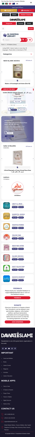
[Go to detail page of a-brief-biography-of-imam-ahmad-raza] (17, 156)
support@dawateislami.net (10, 420)
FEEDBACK (17, 296)
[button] (3, 40)
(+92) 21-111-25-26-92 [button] (9, 416)
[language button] (30, 40)
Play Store (15, 205)
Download (9, 134)
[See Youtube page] (8, 346)
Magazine (9, 23)
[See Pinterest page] (15, 346)
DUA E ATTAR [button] (22, 107)
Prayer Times (6, 391)
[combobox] (13, 40)
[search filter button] (23, 40)
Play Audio (17, 100)
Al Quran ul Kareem (8, 388)
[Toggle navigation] (3, 28)
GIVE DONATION (17, 320)
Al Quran (6, 14)
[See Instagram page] (12, 346)
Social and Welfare (8, 356)
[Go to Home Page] (17, 19)
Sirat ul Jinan (6, 384)
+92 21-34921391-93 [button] (9, 412)
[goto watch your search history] (26, 40)
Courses (20, 23)
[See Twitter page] (5, 346)
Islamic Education (7, 374)
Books (14, 14)
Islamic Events (7, 363)
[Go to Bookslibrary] (11, 35)
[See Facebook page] (2, 346)
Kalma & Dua (6, 402)
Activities (5, 370)
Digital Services (7, 398)
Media (29, 23)
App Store (21, 205)
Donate (31, 28)
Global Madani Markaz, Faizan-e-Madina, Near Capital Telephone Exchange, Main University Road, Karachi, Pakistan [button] (17, 426)
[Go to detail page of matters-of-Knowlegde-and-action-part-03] (17, 71)
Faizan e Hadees (7, 395)
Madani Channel (26, 14)
